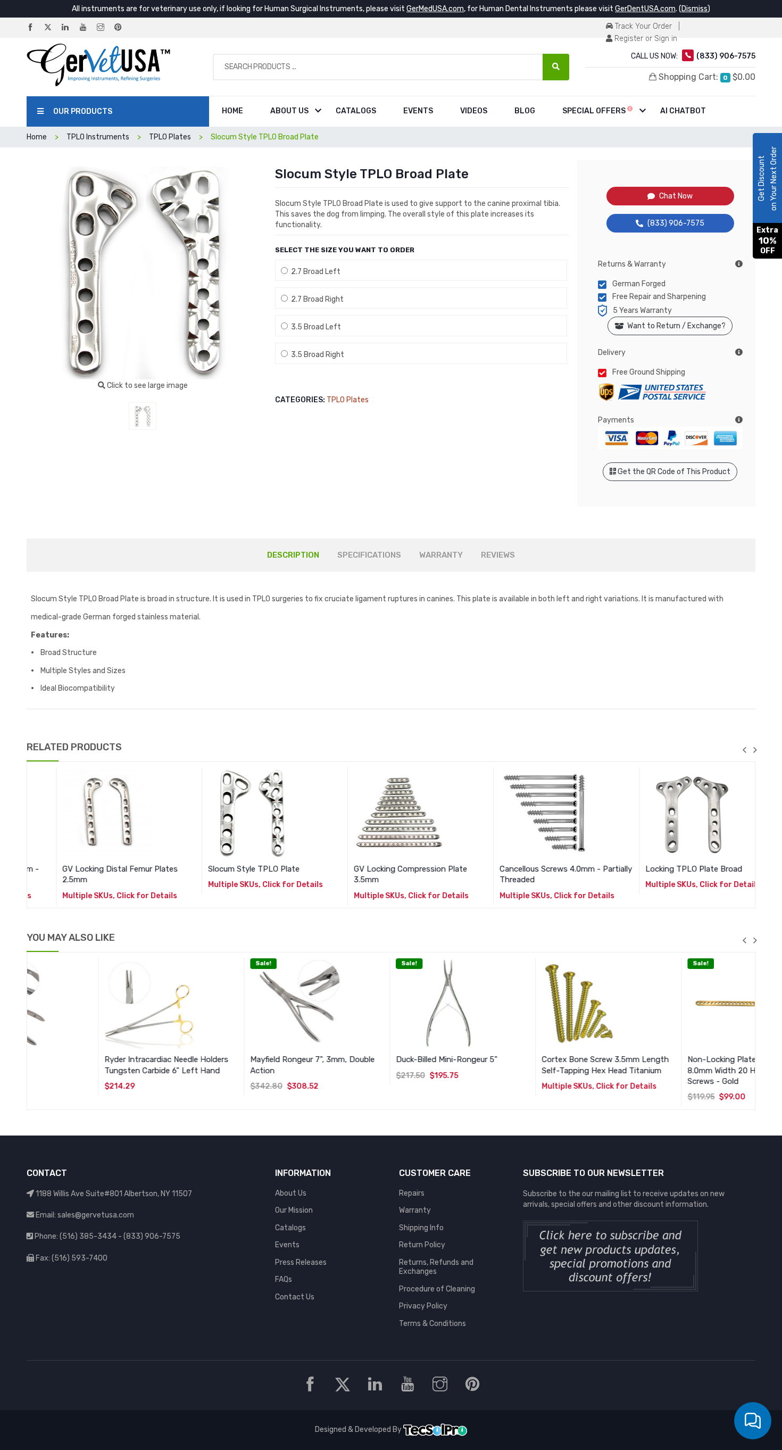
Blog (524, 110)
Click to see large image (146, 385)
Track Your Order (642, 26)
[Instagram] (105, 28)
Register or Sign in (644, 38)
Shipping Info (421, 1227)
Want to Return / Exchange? (675, 325)
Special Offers (594, 110)
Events (418, 110)
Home (232, 110)
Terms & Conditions (432, 1323)
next (755, 750)
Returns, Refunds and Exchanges (436, 1267)
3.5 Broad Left (314, 327)
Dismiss (694, 8)
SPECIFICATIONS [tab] (369, 555)
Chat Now (676, 196)
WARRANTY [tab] (441, 555)
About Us (289, 110)
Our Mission (294, 1210)
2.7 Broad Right (316, 299)
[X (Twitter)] (52, 28)
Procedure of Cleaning (437, 1289)
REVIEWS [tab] (498, 555)
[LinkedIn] (70, 28)
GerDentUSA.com (645, 8)
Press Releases (301, 1262)
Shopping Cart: (705, 77)
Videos (473, 110)
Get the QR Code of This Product (673, 471)
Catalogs (356, 110)
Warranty (415, 1210)
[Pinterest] (122, 28)
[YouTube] (87, 28)
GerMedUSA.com (435, 8)
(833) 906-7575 (675, 223)
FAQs (283, 1279)
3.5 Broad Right (316, 354)
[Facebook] (35, 28)
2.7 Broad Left (314, 271)
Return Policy (422, 1244)
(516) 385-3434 (88, 1236)
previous (744, 750)
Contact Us (294, 1297)
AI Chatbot (683, 110)
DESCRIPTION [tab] (293, 555)
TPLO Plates (348, 399)
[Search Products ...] (556, 67)
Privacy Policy (423, 1306)
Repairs (412, 1193)
